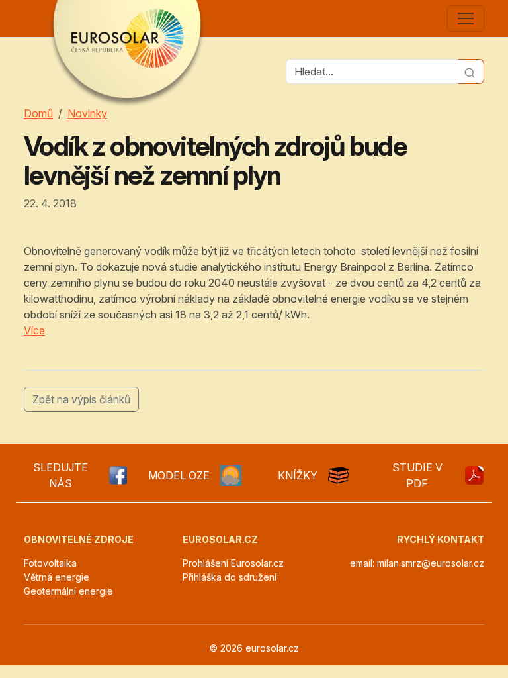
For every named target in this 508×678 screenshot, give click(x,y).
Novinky (87, 113)
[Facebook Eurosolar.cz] (117, 475)
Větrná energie (56, 577)
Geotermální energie (68, 591)
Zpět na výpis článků (81, 399)
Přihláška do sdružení (229, 577)
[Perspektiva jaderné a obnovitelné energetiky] (474, 475)
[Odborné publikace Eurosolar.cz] (338, 475)
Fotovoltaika (50, 563)
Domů (38, 113)
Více (34, 330)
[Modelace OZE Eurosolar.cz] (230, 475)
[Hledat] (471, 71)
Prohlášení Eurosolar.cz (233, 563)
